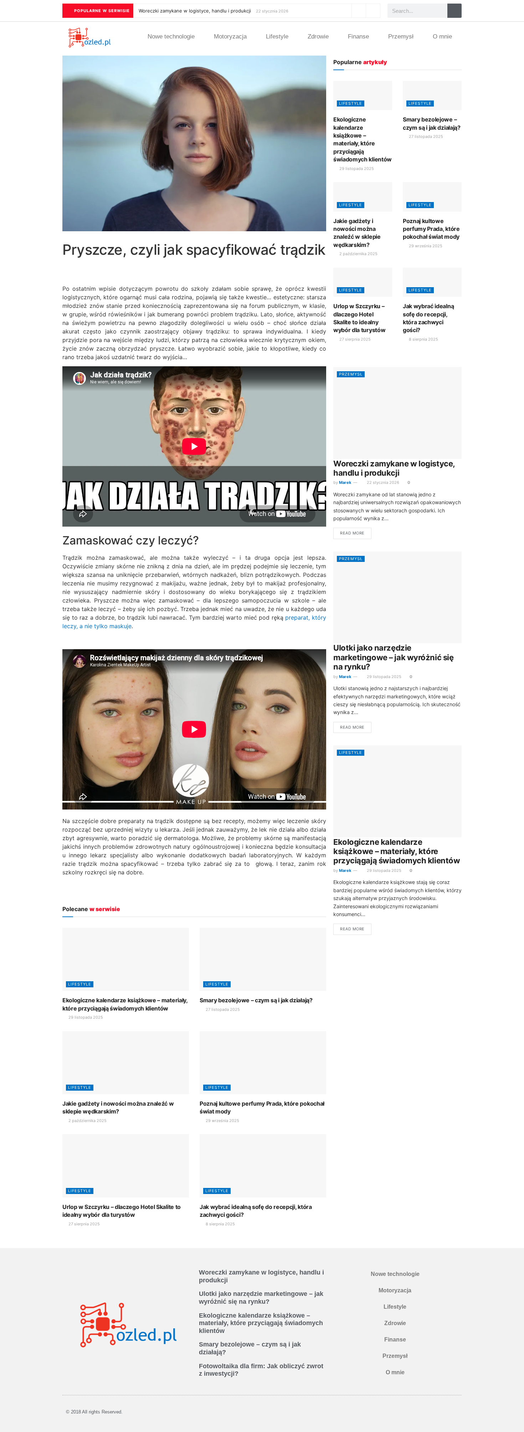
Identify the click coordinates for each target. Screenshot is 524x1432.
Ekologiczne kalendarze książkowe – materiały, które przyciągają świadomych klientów (396, 851)
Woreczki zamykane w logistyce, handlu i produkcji (195, 11)
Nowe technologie (171, 36)
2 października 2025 (87, 1120)
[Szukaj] (454, 11)
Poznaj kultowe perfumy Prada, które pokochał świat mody (431, 229)
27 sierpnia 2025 (83, 1223)
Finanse (358, 36)
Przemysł (400, 36)
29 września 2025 (222, 1120)
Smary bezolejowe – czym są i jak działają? (256, 1000)
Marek (345, 482)
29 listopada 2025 (85, 1017)
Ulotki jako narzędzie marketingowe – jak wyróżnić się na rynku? (393, 657)
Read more (352, 533)
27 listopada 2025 (222, 1009)
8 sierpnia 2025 (220, 1223)
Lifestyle (277, 36)
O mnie (442, 36)
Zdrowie (318, 36)
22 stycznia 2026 (382, 482)
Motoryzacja (230, 36)
